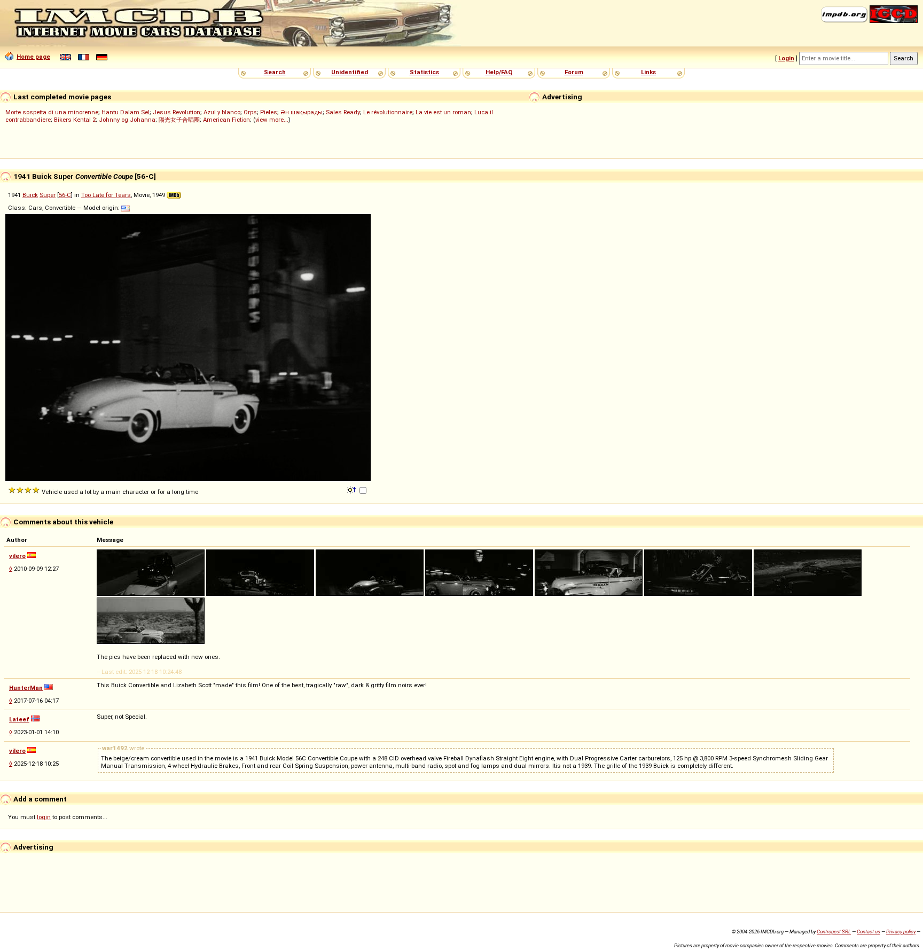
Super (48, 195)
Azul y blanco (222, 112)
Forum (574, 72)
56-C (65, 195)
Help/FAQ (499, 72)
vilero (17, 556)
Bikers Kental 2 (75, 119)
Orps (250, 112)
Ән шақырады (301, 112)
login (44, 817)
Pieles (268, 112)
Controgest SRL (834, 931)
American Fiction (226, 119)
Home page (33, 56)
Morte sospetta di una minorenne (51, 112)
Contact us (868, 931)
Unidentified (349, 72)
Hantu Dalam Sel (125, 112)
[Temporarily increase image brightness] (352, 489)
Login (786, 58)
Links (648, 72)
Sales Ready (343, 112)
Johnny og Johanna (127, 119)
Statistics (424, 72)
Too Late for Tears (106, 195)
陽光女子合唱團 (179, 119)
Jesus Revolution (176, 112)
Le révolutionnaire (387, 112)
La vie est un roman (443, 112)
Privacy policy (901, 931)
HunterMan (26, 687)
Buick (30, 195)
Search (275, 72)
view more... (271, 119)
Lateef (19, 719)
